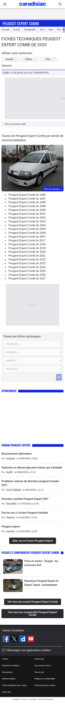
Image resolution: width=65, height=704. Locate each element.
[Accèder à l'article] (13, 566)
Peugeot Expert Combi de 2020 (27, 251)
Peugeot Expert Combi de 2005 (27, 229)
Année (9, 59)
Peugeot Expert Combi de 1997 (27, 198)
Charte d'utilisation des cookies (14, 685)
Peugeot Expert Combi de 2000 (27, 210)
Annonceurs (39, 659)
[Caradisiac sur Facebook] (6, 639)
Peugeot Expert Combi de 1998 (27, 202)
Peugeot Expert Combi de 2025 (27, 271)
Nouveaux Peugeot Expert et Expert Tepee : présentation (41, 582)
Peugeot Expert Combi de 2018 (27, 244)
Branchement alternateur (17, 453)
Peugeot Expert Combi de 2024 (27, 267)
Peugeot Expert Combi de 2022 (27, 259)
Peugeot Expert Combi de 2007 (27, 236)
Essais (16, 29)
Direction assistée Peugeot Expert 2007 (25, 498)
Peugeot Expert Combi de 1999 (27, 206)
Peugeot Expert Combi (20, 23)
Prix (59, 29)
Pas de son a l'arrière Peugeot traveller (25, 512)
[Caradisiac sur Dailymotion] (23, 639)
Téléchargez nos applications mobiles (28, 650)
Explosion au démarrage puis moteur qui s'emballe (32, 467)
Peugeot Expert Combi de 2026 (27, 274)
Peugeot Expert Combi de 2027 (27, 278)
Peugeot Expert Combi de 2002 (27, 217)
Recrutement (7, 672)
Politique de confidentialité (44, 679)
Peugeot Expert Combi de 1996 (27, 194)
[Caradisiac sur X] (14, 639)
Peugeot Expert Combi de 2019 (27, 248)
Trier (47, 59)
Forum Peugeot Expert (16, 445)
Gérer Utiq (6, 692)
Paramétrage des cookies (44, 685)
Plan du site (39, 672)
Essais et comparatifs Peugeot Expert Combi (30, 552)
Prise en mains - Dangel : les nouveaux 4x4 (41, 563)
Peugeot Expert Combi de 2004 (27, 225)
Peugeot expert (11, 526)
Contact (5, 659)
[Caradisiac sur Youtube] (31, 639)
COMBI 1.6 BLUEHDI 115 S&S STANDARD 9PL (25, 73)
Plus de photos (53, 189)
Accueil (5, 29)
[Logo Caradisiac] (32, 7)
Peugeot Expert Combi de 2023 (27, 263)
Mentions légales (9, 679)
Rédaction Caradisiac (10, 665)
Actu (50, 29)
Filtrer (28, 59)
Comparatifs (30, 29)
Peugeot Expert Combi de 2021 (27, 255)
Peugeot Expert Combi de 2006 (27, 232)
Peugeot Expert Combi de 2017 (27, 240)
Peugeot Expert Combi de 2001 (27, 213)
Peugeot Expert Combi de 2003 (27, 221)
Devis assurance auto (15, 124)
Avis (42, 29)
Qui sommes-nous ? (42, 665)
